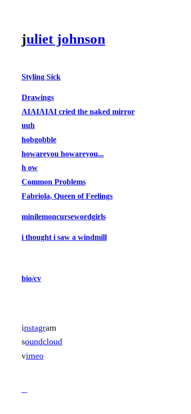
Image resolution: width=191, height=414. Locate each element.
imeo (35, 356)
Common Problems (54, 182)
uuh (28, 125)
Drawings (38, 97)
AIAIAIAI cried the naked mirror (78, 111)
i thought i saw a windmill (64, 237)
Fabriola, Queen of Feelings (67, 196)
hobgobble (39, 139)
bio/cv (31, 278)
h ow (30, 167)
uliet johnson (65, 39)
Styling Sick (41, 77)
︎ (24, 389)
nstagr (35, 328)
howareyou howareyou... (63, 154)
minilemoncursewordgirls (64, 216)
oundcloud (43, 341)
